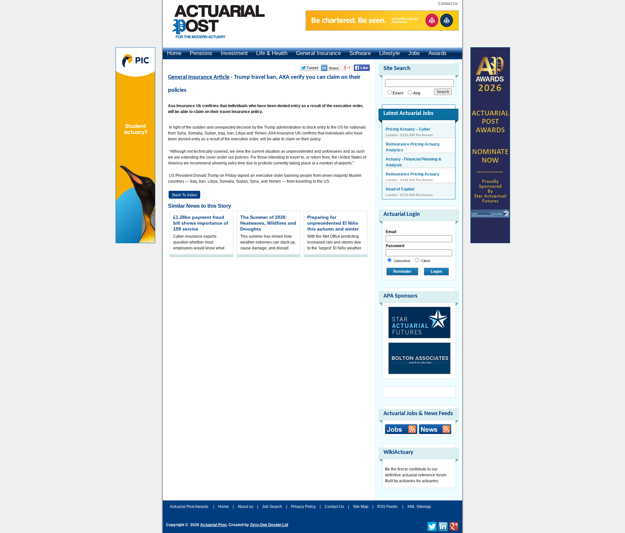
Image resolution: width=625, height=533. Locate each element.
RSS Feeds (387, 506)
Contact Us (448, 3)
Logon (436, 271)
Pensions (201, 53)
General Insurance (318, 53)
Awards (437, 53)
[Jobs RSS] (401, 429)
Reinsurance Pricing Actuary (412, 159)
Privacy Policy (303, 506)
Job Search (272, 506)
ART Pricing (397, 189)
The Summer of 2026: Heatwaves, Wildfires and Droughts (268, 223)
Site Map (360, 506)
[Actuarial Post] (214, 42)
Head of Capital (400, 174)
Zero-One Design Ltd (269, 525)
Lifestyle (389, 53)
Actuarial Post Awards (189, 506)
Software (360, 53)
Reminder (402, 271)
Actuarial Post (213, 525)
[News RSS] (434, 430)
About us (245, 506)
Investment (234, 53)
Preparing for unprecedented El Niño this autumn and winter (333, 223)
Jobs (414, 53)
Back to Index (184, 195)
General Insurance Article (198, 77)
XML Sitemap (419, 506)
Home (174, 53)
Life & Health (271, 53)
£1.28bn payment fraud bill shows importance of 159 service (200, 223)
